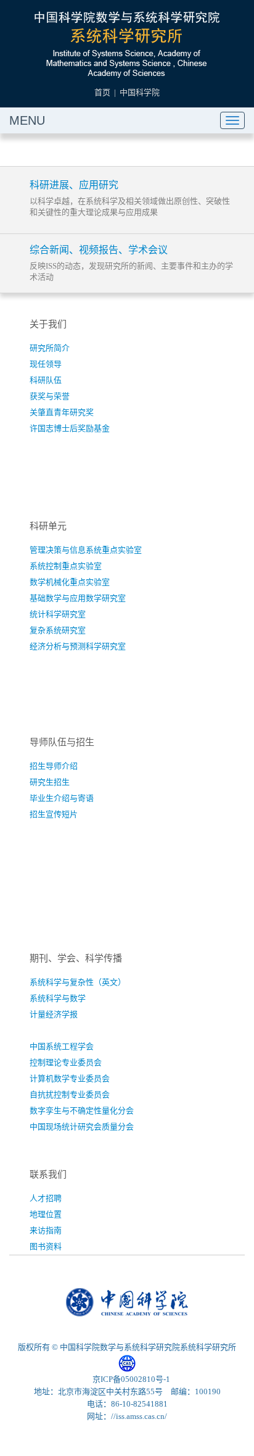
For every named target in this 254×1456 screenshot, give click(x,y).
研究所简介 (50, 348)
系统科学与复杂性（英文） (78, 982)
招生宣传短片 (54, 814)
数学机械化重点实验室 (70, 582)
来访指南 (46, 1230)
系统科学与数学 (58, 998)
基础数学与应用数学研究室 (78, 598)
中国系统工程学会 (62, 1046)
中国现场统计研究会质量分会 (82, 1126)
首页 (102, 92)
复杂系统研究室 (58, 630)
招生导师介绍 (54, 766)
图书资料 (46, 1246)
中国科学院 (140, 92)
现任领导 (46, 364)
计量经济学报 (54, 1014)
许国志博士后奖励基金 (70, 428)
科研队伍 (46, 380)
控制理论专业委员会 (66, 1062)
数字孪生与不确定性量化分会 (82, 1110)
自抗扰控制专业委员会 (70, 1094)
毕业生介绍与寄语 (62, 798)
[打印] (212, 150)
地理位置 (46, 1214)
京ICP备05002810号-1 (131, 1379)
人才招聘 (46, 1198)
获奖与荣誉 (50, 396)
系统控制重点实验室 (66, 566)
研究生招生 (50, 782)
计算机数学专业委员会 (70, 1078)
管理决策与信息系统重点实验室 (86, 549)
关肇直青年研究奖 (62, 412)
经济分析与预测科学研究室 (78, 646)
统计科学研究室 (58, 614)
